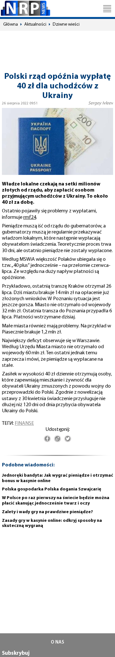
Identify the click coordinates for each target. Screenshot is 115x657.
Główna (10, 24)
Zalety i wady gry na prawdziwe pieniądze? (47, 512)
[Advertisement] (57, 48)
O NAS (57, 642)
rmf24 (29, 217)
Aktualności (35, 24)
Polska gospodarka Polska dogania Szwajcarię (51, 489)
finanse (24, 423)
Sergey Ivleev (100, 103)
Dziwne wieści (66, 24)
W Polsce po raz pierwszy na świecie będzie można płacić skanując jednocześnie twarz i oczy (55, 501)
